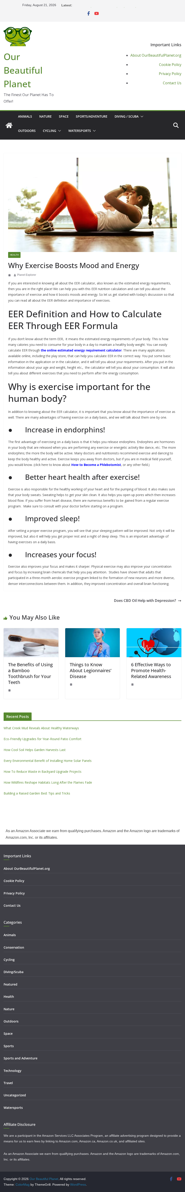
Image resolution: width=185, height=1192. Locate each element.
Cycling (49, 130)
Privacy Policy (170, 73)
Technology (12, 1070)
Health (14, 255)
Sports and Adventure (20, 1058)
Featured (10, 984)
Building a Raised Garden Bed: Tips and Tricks (37, 793)
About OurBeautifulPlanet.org (155, 55)
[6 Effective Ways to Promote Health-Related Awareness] (154, 631)
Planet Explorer (26, 274)
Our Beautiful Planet (23, 70)
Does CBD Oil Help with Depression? (145, 600)
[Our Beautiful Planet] (9, 125)
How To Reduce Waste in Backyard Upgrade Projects (42, 771)
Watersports (79, 130)
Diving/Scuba (13, 972)
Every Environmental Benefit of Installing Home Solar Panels (117, 5)
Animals (25, 116)
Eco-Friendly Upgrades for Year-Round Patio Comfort (42, 739)
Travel (8, 1083)
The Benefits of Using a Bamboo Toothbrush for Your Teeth (30, 673)
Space (64, 116)
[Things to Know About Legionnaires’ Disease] (92, 631)
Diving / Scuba (127, 116)
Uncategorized (15, 1095)
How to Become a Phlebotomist (96, 465)
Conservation (14, 947)
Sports (9, 1046)
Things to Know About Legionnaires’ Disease (90, 670)
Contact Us (172, 82)
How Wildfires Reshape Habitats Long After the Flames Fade (48, 782)
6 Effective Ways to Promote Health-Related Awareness (151, 670)
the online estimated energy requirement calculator (81, 350)
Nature (45, 116)
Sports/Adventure (91, 116)
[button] (141, 116)
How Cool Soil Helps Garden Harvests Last (35, 750)
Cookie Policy (170, 64)
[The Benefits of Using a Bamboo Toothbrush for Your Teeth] (31, 631)
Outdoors (27, 130)
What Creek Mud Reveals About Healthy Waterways (41, 728)
